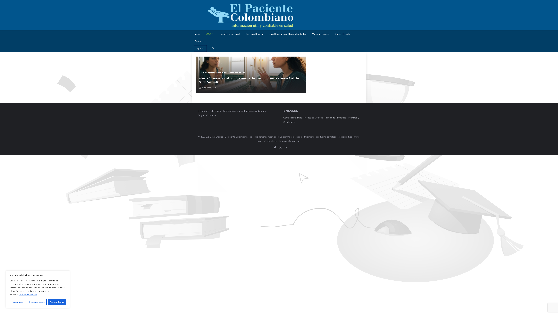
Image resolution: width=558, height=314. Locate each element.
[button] (213, 48)
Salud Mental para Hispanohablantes (287, 34)
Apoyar (200, 48)
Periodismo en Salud (229, 34)
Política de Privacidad (335, 117)
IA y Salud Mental (254, 34)
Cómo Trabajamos (292, 117)
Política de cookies (28, 294)
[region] (38, 289)
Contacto (199, 41)
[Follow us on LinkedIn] (286, 147)
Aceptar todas (57, 302)
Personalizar (18, 302)
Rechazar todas (37, 302)
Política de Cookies (313, 117)
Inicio (197, 34)
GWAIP (209, 34)
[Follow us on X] (280, 147)
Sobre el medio (342, 34)
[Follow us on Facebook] (275, 147)
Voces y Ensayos (320, 34)
